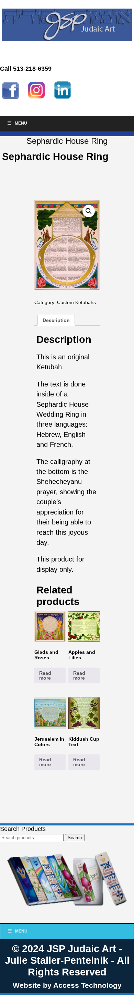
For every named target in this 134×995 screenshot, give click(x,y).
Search (75, 837)
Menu (21, 123)
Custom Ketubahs (76, 302)
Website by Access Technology (67, 985)
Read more (45, 675)
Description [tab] (56, 320)
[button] (88, 211)
